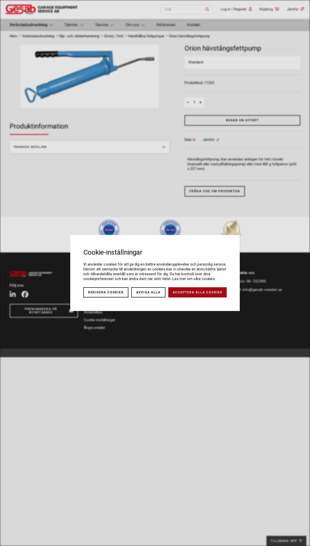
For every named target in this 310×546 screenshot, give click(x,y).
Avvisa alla (148, 292)
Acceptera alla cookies (198, 292)
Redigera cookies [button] (106, 292)
